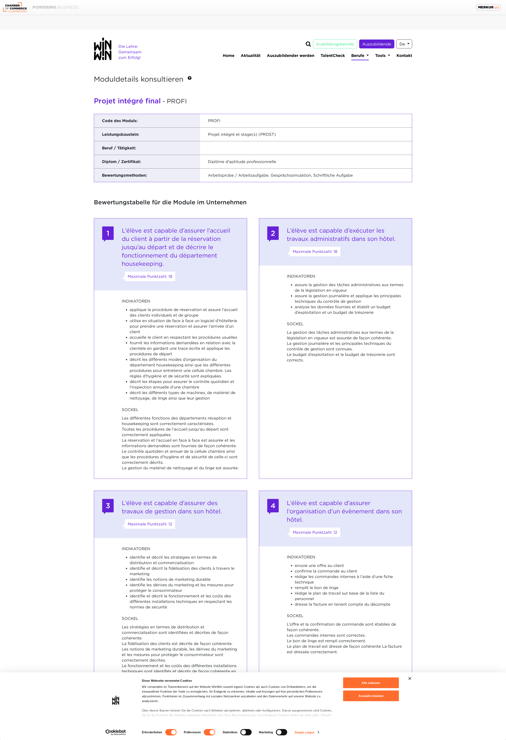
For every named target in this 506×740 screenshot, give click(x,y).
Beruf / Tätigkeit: (119, 148)
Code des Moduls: (120, 120)
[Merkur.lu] (488, 7)
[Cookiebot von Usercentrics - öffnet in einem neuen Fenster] (115, 732)
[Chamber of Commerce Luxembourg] (40, 7)
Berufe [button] (358, 55)
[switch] (209, 732)
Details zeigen (304, 732)
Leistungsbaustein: (120, 134)
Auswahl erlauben (371, 695)
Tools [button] (381, 55)
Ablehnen (371, 708)
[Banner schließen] (409, 678)
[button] (190, 79)
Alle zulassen (371, 682)
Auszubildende (376, 44)
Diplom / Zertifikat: (121, 161)
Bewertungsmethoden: (124, 175)
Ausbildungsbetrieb (335, 44)
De (402, 44)
